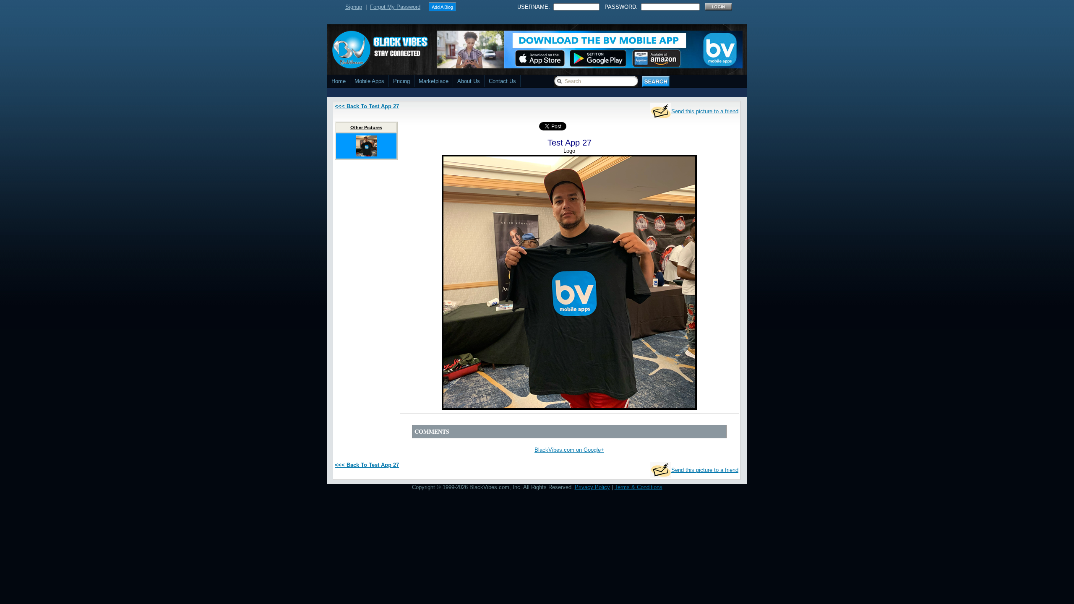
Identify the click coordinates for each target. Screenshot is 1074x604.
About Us (468, 81)
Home (338, 81)
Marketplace (433, 81)
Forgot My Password (395, 7)
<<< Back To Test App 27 (367, 106)
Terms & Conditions (638, 487)
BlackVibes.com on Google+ (569, 450)
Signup (353, 7)
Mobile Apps (369, 81)
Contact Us (502, 81)
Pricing (401, 81)
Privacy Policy (592, 487)
